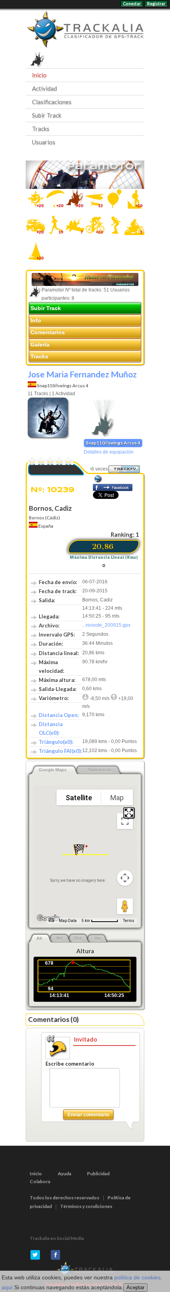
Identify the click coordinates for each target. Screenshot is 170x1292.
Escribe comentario (69, 1063)
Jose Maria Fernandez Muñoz (82, 374)
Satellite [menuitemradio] (79, 797)
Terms (128, 921)
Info (35, 320)
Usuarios (43, 142)
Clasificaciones (52, 101)
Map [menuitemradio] (117, 797)
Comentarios (47, 332)
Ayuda (64, 1173)
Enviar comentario (88, 1114)
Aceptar (135, 1287)
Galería (39, 344)
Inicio (39, 74)
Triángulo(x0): (56, 742)
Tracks (40, 128)
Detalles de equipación (109, 452)
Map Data (68, 921)
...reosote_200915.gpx (106, 625)
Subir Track (46, 115)
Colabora (40, 1181)
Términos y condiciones (86, 1206)
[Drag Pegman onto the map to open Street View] (125, 906)
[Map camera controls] (125, 878)
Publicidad (98, 1173)
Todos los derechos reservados (64, 1198)
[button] (79, 849)
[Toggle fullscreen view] (125, 821)
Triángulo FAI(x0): (60, 751)
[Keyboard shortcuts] (51, 920)
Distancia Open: (59, 715)
